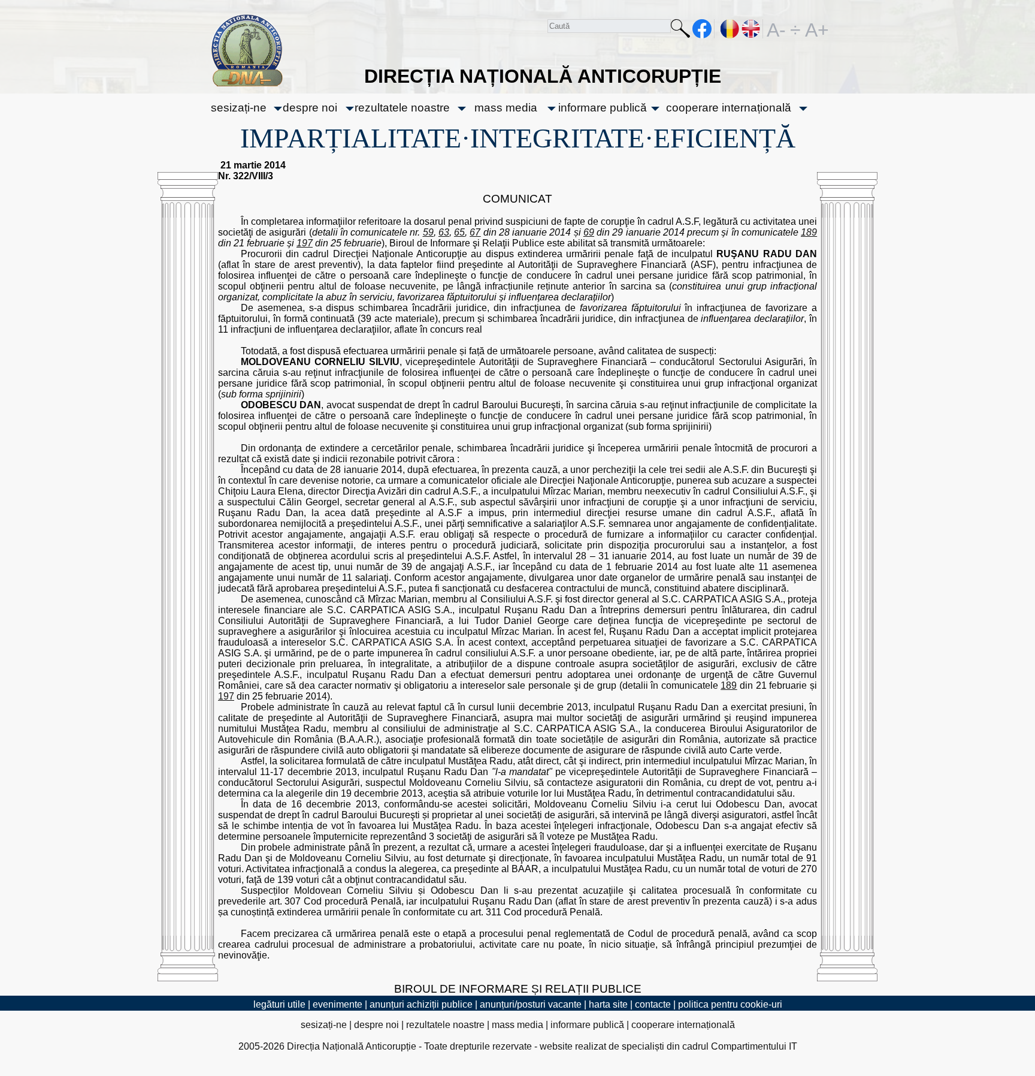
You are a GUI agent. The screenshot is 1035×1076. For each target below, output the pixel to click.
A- (776, 28)
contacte (653, 1004)
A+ (814, 28)
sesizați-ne (239, 107)
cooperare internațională (728, 107)
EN (751, 28)
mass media (505, 107)
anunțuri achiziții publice (421, 1004)
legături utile (279, 1004)
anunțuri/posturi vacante (531, 1004)
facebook (702, 28)
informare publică (602, 107)
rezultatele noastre (402, 107)
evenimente (337, 1004)
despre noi (310, 107)
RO (730, 28)
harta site (608, 1004)
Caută (680, 31)
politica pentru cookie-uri (730, 1004)
